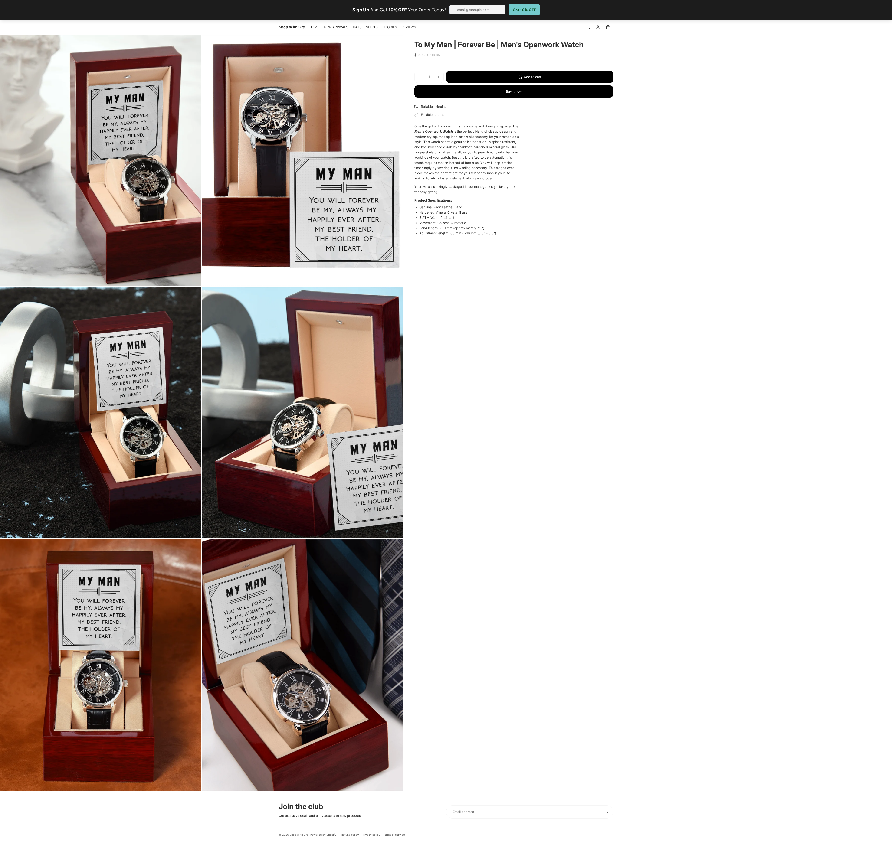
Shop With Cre (298, 834)
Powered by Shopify (323, 834)
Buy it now (514, 91)
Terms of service (394, 834)
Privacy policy (370, 834)
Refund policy (350, 834)
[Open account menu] (598, 27)
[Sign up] (606, 811)
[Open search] (588, 27)
